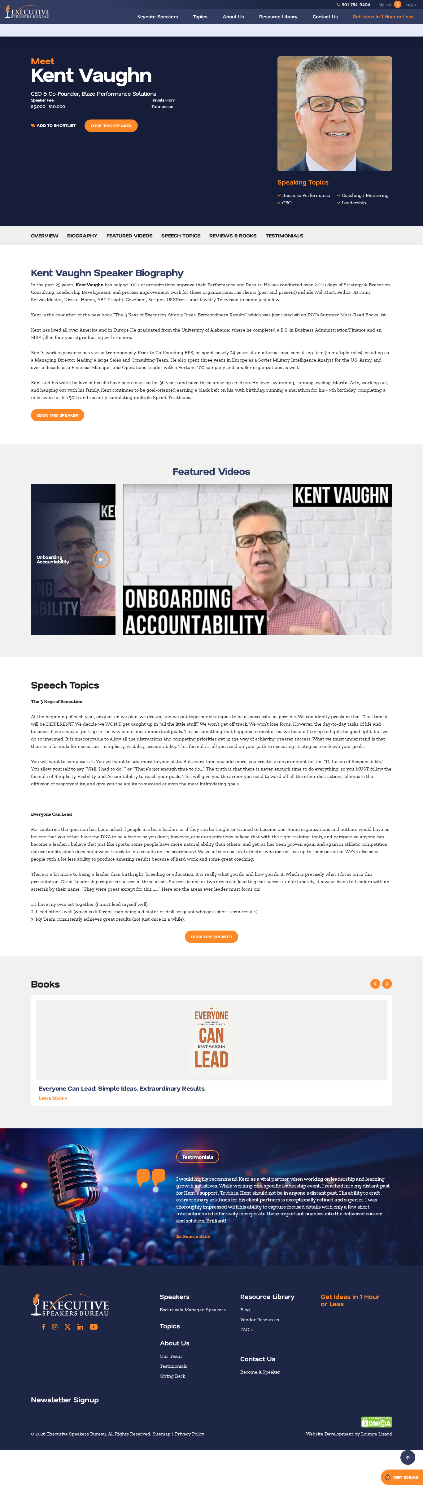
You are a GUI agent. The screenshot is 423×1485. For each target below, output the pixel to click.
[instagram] (55, 1327)
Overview (45, 235)
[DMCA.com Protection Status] (376, 1421)
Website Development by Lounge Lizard (349, 1433)
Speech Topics (181, 235)
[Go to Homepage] (27, 11)
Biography (82, 235)
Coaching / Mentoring (365, 195)
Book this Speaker (111, 125)
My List (389, 4)
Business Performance (306, 195)
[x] (67, 1327)
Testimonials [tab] (198, 1156)
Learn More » (53, 1098)
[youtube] (94, 1327)
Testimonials (284, 235)
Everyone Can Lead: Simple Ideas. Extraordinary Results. (122, 1088)
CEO (287, 203)
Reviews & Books (233, 235)
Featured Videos (130, 235)
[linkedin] (80, 1327)
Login (411, 4)
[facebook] (43, 1327)
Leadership (354, 203)
